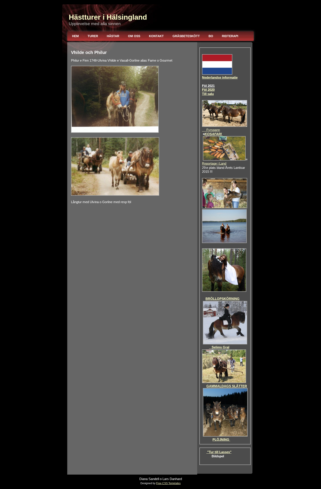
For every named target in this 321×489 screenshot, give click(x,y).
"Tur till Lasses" (218, 452)
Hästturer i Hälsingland (108, 17)
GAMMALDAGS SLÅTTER (226, 386)
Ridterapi (230, 36)
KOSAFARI (214, 134)
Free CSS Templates (168, 483)
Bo (211, 36)
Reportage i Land (214, 163)
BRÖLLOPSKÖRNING (222, 299)
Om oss (134, 36)
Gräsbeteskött (186, 36)
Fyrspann (211, 130)
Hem (75, 36)
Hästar (113, 36)
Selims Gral (219, 347)
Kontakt (156, 36)
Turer (93, 36)
